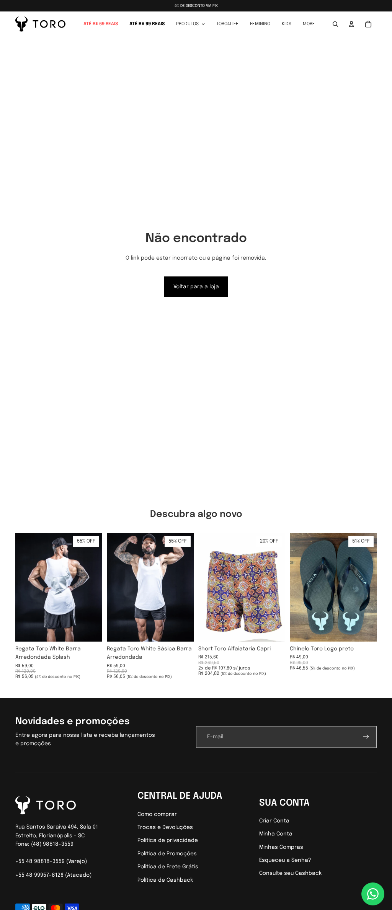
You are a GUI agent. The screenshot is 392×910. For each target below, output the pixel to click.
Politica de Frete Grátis (167, 866)
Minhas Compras (281, 847)
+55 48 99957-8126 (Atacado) (53, 875)
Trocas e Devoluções (165, 827)
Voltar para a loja (196, 286)
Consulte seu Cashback (290, 873)
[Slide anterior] (21, 587)
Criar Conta (274, 821)
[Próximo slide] (96, 587)
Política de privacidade (167, 840)
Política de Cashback (165, 880)
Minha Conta (275, 834)
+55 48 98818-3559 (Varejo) (51, 861)
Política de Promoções (167, 853)
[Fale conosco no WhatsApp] (372, 893)
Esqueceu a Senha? (285, 860)
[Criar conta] (366, 737)
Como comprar (157, 814)
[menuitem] (100, 24)
